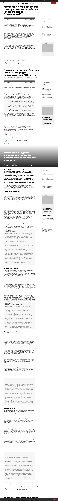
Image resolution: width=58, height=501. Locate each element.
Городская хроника (18, 60)
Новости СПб (13, 60)
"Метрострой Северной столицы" (21, 26)
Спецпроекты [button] (25, 3)
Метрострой (23, 60)
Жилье (38, 486)
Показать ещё (44, 41)
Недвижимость (34, 486)
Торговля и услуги (28, 137)
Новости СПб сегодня (16, 137)
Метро (10, 60)
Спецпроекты (13, 486)
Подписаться (35, 0)
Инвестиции (45, 486)
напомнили (11, 126)
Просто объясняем (8, 486)
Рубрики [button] (19, 3)
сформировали (8, 130)
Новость (7, 60)
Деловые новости (33, 137)
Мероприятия (31, 3)
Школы (24, 137)
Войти (54, 3)
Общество (38, 137)
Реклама (36, 3)
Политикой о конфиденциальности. (14, 499)
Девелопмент (41, 486)
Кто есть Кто (41, 3)
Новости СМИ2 (6, 143)
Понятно (55, 499)
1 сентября (21, 137)
